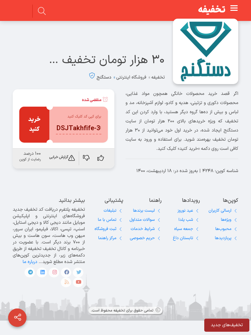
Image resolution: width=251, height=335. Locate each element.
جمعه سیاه (183, 229)
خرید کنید (34, 124)
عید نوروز (185, 210)
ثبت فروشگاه (105, 229)
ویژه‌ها (226, 220)
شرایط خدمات (143, 229)
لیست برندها (144, 210)
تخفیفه (212, 10)
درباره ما (30, 261)
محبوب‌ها (223, 229)
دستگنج (104, 77)
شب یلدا (185, 220)
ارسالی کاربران (220, 210)
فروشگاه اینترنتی (131, 77)
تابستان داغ (183, 238)
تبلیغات (110, 210)
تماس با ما (107, 220)
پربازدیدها (223, 238)
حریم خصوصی (142, 238)
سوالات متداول (142, 220)
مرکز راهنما (107, 238)
